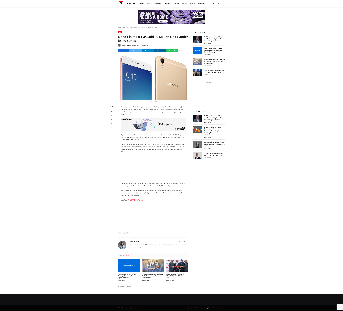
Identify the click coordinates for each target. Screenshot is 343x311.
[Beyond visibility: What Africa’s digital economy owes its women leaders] (197, 144)
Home (142, 3)
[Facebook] (111, 111)
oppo (120, 232)
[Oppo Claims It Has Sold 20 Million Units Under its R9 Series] (153, 77)
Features (168, 3)
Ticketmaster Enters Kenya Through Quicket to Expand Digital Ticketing (127, 276)
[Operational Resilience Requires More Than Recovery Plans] (197, 155)
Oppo (122, 107)
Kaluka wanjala (127, 45)
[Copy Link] (111, 131)
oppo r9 (126, 232)
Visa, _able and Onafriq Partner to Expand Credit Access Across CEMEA (214, 72)
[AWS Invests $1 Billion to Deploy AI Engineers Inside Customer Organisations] (153, 265)
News (148, 3)
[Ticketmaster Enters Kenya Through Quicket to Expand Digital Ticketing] (129, 265)
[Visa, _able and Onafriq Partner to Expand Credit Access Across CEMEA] (197, 72)
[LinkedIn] (111, 119)
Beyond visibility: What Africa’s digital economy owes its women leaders (214, 144)
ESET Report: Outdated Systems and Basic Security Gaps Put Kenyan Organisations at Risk (214, 39)
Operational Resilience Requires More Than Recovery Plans (214, 154)
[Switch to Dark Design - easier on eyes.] (224, 3)
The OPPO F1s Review (135, 200)
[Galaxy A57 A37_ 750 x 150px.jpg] (153, 130)
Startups (192, 3)
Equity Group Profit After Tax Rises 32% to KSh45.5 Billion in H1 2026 (177, 276)
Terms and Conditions (219, 308)
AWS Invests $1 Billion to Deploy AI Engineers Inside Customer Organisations (152, 276)
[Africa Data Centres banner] (171, 17)
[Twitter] (111, 115)
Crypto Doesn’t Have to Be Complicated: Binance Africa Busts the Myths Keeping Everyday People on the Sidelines (213, 131)
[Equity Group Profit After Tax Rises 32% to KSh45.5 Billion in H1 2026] (177, 265)
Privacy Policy (207, 308)
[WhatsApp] (111, 123)
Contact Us (201, 3)
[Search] (222, 4)
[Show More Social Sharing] (180, 50)
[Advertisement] (153, 167)
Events (177, 3)
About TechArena (197, 308)
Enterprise (158, 3)
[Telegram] (111, 127)
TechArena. (125, 308)
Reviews (184, 3)
